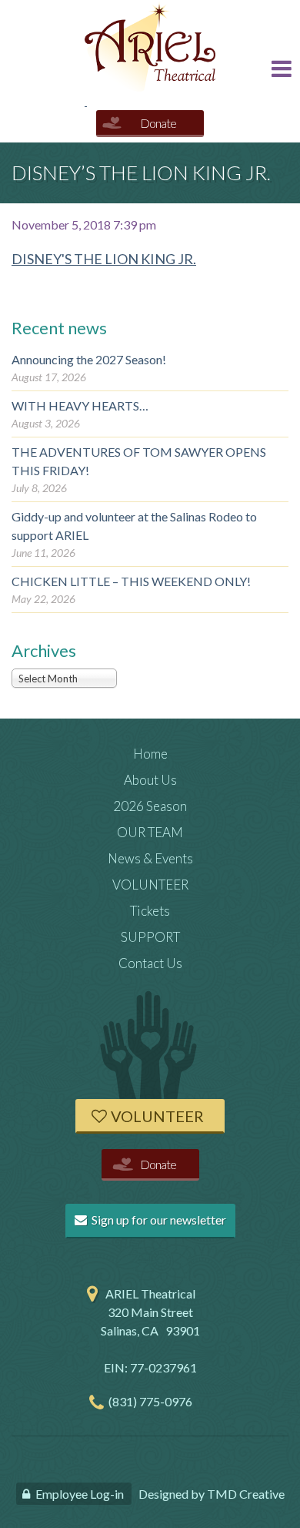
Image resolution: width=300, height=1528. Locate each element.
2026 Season (150, 806)
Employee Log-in (79, 1493)
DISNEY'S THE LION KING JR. (104, 258)
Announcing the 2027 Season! (89, 359)
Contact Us (150, 963)
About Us (150, 780)
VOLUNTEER (150, 884)
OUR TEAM (150, 832)
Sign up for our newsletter (157, 1219)
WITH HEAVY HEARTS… (80, 405)
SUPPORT (150, 937)
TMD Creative (246, 1493)
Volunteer (157, 1116)
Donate (158, 123)
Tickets (150, 911)
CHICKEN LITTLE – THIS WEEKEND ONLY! (131, 581)
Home (150, 754)
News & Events (150, 858)
